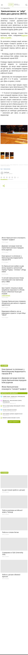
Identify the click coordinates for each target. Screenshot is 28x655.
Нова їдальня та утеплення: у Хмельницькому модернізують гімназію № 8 (12, 258)
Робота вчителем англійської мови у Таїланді (12, 511)
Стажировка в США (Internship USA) (12, 553)
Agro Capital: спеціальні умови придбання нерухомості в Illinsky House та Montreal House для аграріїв (13, 291)
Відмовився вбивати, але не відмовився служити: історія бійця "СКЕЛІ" (14, 313)
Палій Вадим (6, 172)
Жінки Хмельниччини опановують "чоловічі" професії (13, 239)
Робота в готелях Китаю (10, 532)
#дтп (2, 169)
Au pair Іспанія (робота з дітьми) (13, 490)
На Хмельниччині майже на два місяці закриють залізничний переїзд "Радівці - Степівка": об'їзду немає (14, 269)
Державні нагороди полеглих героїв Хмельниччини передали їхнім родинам (13, 248)
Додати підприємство (14, 421)
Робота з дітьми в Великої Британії (11, 576)
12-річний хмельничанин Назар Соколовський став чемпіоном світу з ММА (13, 280)
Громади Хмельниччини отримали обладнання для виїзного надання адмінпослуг (14, 303)
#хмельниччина (7, 169)
